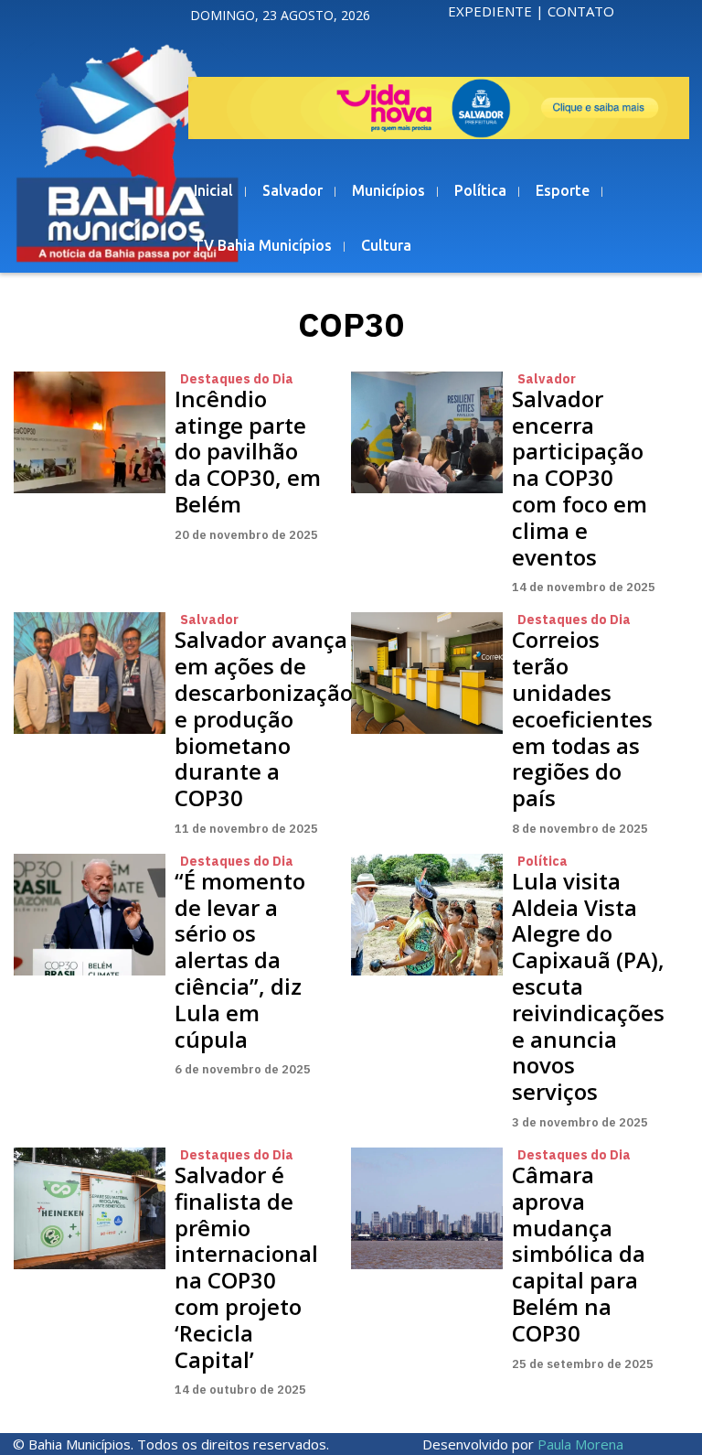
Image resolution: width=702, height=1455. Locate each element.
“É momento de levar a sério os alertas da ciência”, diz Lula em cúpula (240, 960)
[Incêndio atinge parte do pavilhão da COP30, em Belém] (89, 432)
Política (542, 861)
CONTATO (581, 11)
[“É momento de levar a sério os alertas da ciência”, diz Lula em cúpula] (89, 914)
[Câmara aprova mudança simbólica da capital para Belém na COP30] (427, 1208)
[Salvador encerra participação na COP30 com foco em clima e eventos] (427, 432)
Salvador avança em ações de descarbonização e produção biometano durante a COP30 (264, 718)
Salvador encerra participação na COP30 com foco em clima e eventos (579, 477)
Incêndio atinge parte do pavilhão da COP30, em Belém (248, 451)
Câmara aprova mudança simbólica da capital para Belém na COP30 (578, 1253)
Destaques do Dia (236, 379)
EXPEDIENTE (490, 11)
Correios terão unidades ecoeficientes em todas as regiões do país (582, 718)
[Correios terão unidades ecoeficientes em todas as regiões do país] (427, 673)
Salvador (546, 379)
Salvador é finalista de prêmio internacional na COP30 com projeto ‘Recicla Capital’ (246, 1266)
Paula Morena (580, 1444)
